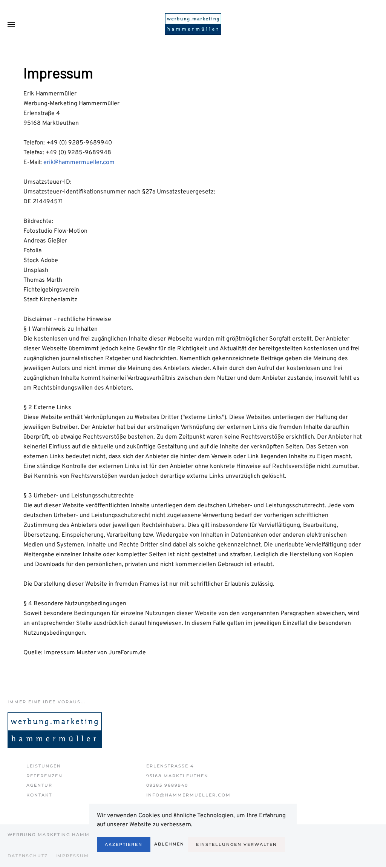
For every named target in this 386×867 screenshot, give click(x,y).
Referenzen (44, 775)
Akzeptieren (123, 844)
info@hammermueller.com (188, 795)
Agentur (39, 785)
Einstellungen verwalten (236, 844)
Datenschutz (28, 855)
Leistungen (43, 766)
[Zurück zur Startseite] (193, 24)
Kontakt (39, 795)
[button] (11, 24)
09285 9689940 (167, 785)
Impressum (72, 855)
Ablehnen (169, 844)
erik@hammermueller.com (79, 162)
